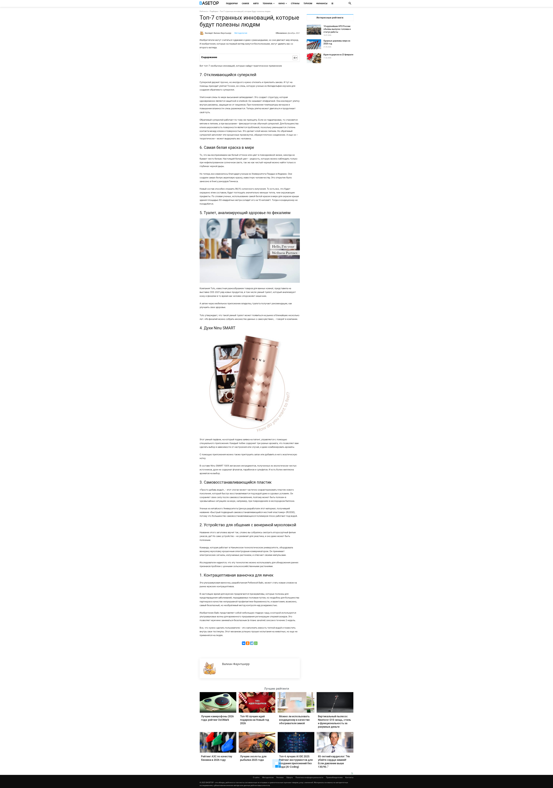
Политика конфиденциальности (309, 777)
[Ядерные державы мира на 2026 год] (314, 44)
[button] (349, 3)
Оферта (289, 777)
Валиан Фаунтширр (222, 33)
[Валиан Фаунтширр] (202, 33)
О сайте (256, 777)
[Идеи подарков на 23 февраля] (314, 58)
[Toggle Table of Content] (293, 57)
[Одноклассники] (247, 643)
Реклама (280, 777)
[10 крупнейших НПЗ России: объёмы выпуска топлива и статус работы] (314, 30)
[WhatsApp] (255, 643)
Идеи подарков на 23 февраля (338, 54)
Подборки (214, 11)
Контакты (349, 777)
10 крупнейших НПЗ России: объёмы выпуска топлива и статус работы (337, 29)
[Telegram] (251, 643)
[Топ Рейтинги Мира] (210, 3)
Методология (240, 33)
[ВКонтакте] (243, 643)
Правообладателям (334, 777)
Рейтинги (204, 11)
